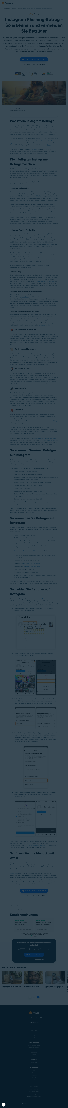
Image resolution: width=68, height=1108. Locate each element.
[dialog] (34, 554)
